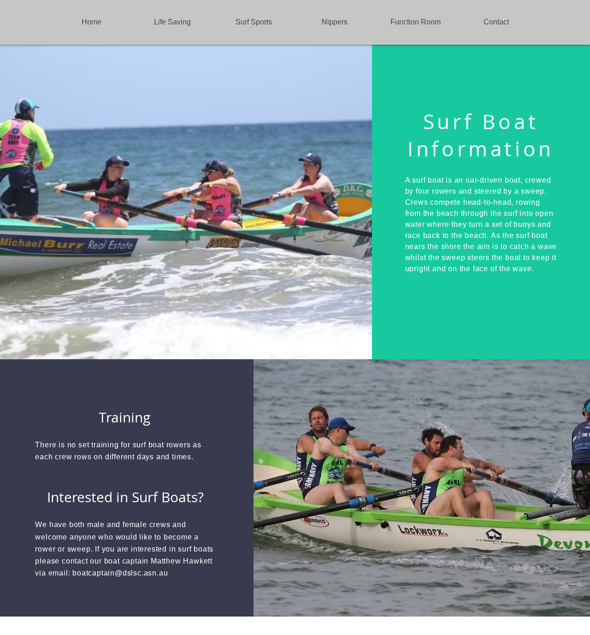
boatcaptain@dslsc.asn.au (120, 573)
